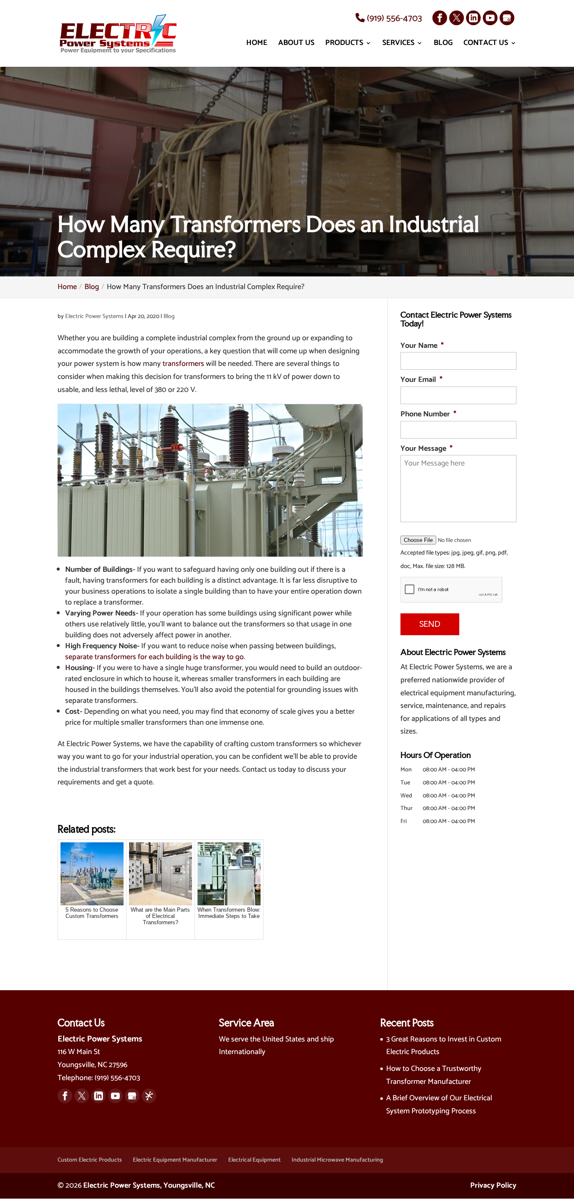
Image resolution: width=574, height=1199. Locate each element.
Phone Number (428, 414)
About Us (296, 44)
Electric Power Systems (94, 316)
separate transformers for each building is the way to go (154, 657)
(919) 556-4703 (393, 18)
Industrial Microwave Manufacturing (337, 1160)
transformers (183, 364)
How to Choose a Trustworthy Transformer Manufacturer (434, 1075)
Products (344, 44)
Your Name (422, 346)
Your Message (426, 449)
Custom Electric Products (90, 1160)
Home (256, 44)
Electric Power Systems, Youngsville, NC (149, 1185)
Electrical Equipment (254, 1160)
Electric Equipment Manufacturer (175, 1160)
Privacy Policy (493, 1185)
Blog (443, 44)
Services (398, 44)
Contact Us (485, 44)
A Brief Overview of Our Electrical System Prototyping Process (439, 1104)
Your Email (421, 380)
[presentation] (451, 590)
